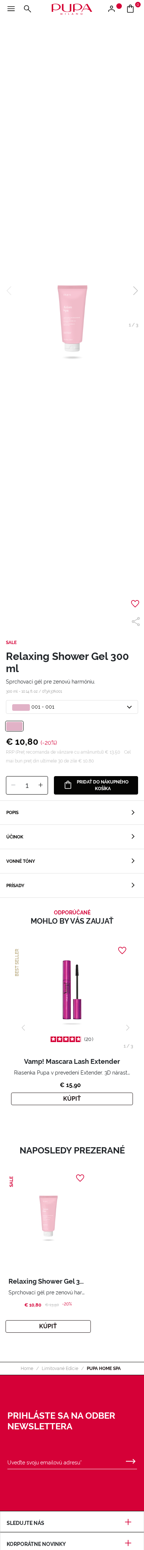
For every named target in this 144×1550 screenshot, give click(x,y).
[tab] (72, 812)
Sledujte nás (25, 1523)
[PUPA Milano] (72, 8)
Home (27, 1368)
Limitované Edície (60, 1368)
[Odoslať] (130, 1459)
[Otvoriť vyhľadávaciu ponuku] (27, 9)
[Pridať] (40, 785)
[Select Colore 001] (14, 726)
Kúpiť (72, 1098)
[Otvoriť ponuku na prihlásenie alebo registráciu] (114, 9)
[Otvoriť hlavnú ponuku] (11, 9)
